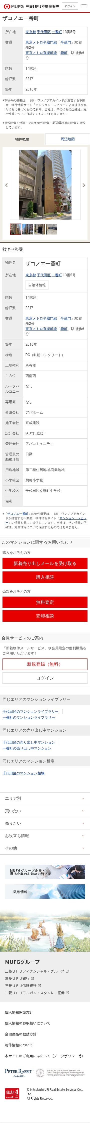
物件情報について (19, 1044)
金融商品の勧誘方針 (20, 1033)
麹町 (64, 53)
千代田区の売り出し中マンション (28, 742)
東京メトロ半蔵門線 (41, 42)
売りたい (13, 823)
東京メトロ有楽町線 (41, 53)
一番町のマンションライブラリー (28, 717)
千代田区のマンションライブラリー (30, 711)
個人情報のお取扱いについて (27, 1023)
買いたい (13, 811)
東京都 (31, 32)
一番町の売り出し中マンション (27, 748)
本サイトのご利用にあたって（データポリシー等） (45, 1055)
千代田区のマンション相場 (23, 773)
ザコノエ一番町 (17, 513)
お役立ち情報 (17, 836)
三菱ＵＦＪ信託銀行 (21, 985)
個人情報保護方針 (19, 1012)
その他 (11, 848)
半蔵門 (65, 42)
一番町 (57, 32)
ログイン (70, 6)
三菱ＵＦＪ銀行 (17, 978)
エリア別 (13, 798)
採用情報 (20, 891)
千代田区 (44, 32)
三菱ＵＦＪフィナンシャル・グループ (35, 971)
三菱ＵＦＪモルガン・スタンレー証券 (35, 992)
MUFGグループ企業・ (30, 872)
